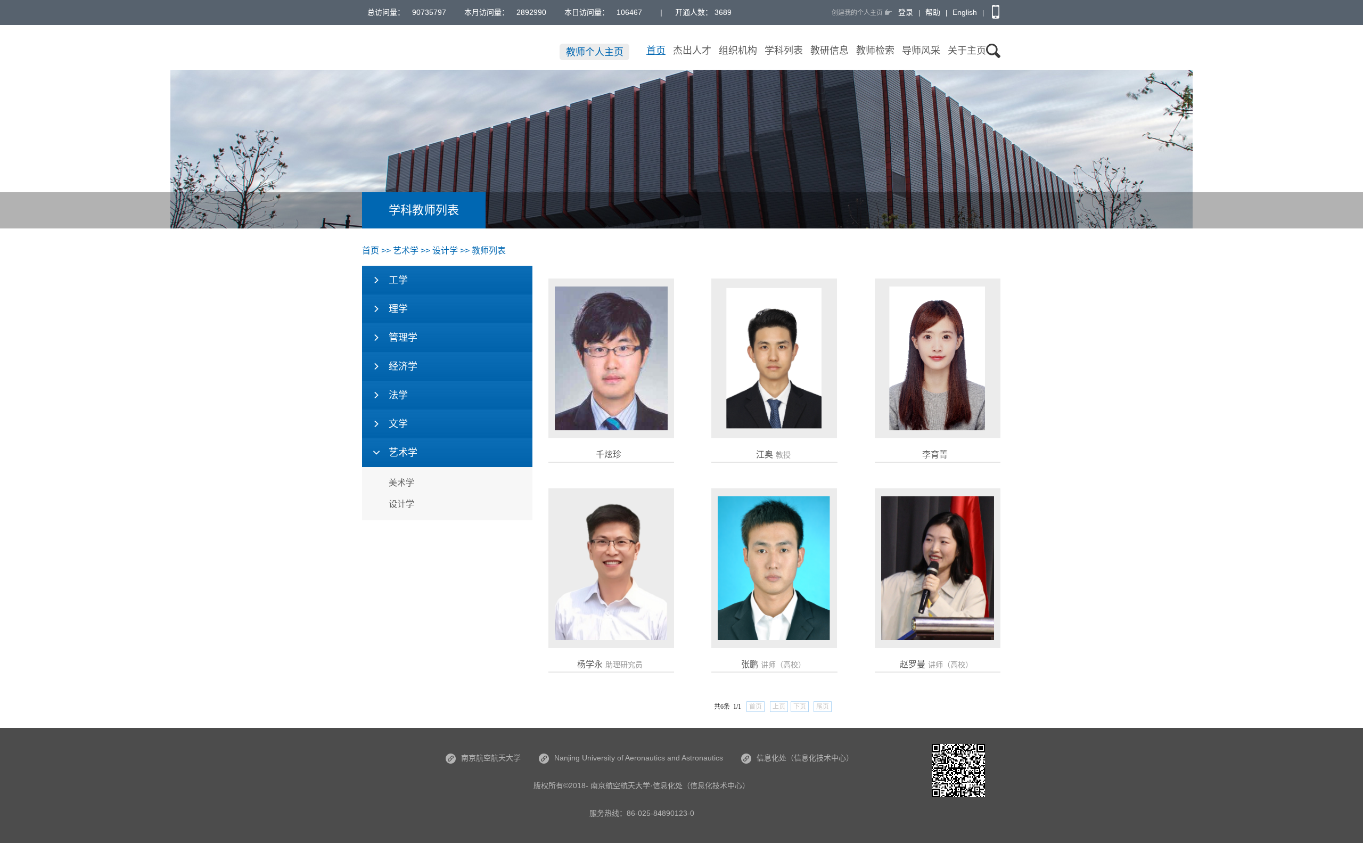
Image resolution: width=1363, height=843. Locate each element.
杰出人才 (692, 50)
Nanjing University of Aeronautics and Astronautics (638, 758)
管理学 (403, 337)
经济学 (403, 366)
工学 (398, 280)
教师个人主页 (594, 52)
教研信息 (829, 50)
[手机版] (994, 12)
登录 (905, 12)
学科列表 (784, 50)
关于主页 (967, 50)
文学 (398, 424)
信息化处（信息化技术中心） (805, 758)
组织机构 (738, 50)
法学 (398, 395)
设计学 (401, 504)
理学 (398, 309)
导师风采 (921, 50)
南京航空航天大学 (491, 758)
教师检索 (875, 50)
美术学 (401, 482)
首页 (656, 50)
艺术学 (405, 250)
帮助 (932, 12)
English (965, 12)
